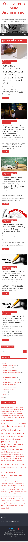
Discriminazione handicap (9, 370)
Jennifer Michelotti (17, 86)
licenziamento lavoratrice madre (8, 485)
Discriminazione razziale (9, 384)
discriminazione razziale (12, 464)
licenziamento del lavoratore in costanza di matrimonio (12, 483)
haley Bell (12, 521)
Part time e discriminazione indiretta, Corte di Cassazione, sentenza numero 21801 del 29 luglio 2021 (13, 74)
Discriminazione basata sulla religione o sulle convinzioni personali (13, 420)
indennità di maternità (19, 480)
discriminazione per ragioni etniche (9, 462)
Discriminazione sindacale (9, 387)
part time (3, 494)
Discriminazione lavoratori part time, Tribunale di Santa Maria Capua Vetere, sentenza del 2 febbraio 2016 (13, 320)
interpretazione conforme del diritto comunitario (14, 482)
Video (2, 397)
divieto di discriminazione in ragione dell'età (11, 475)
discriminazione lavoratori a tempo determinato (13, 192)
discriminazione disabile (15, 433)
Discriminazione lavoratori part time (12, 375)
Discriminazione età (8, 368)
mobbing (17, 489)
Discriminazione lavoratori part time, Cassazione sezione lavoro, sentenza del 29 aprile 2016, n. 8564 (13, 274)
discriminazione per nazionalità (11, 458)
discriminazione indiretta (7, 237)
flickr (18, 521)
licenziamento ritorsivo (8, 389)
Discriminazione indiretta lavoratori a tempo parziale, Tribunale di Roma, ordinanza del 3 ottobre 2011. (13, 229)
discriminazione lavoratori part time (10, 139)
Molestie (5, 392)
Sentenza (8, 62)
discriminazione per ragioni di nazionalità (11, 460)
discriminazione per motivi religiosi (11, 382)
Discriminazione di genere (9, 365)
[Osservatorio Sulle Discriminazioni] (14, 25)
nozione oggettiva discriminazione (14, 492)
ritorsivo (5, 394)
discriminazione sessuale (7, 467)
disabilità (3, 417)
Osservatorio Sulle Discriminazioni (14, 10)
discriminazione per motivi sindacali (12, 456)
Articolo (3, 361)
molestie (23, 489)
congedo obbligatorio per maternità (14, 415)
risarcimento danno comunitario (14, 496)
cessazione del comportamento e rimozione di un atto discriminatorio (12, 411)
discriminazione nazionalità (9, 377)
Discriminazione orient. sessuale (11, 380)
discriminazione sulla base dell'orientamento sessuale (13, 470)
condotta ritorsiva (14, 413)
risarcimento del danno (9, 498)
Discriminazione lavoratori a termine (12, 372)
